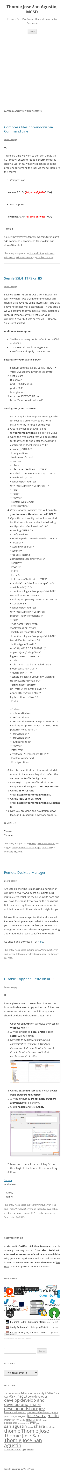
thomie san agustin (12, 1449)
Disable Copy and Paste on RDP (29, 979)
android (50, 1393)
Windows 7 (9, 257)
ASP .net (16, 1396)
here (40, 941)
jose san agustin (43, 1415)
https (38, 847)
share (39, 1426)
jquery (7, 1419)
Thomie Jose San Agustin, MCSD (32, 9)
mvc (38, 1419)
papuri (28, 1338)
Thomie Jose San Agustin (14, 1338)
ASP (6, 1396)
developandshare (21, 1408)
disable (53, 1208)
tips (24, 1449)
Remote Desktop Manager (24, 872)
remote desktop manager (34, 953)
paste (27, 1212)
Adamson (14, 1393)
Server (47, 1204)
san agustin (15, 1426)
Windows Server (24, 257)
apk (57, 1393)
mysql (44, 1420)
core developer (37, 1396)
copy (46, 1208)
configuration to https (23, 847)
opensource (11, 1422)
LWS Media (20, 1420)
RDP (18, 953)
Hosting (33, 843)
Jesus (56, 1412)
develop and (32, 1400)
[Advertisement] (32, 67)
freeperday (32, 1412)
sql (53, 1427)
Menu (32, 31)
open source (23, 1423)
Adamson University (32, 1393)
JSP (13, 1420)
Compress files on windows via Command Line (28, 129)
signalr (49, 1427)
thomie (12, 1431)
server (30, 1427)
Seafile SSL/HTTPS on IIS (23, 278)
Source (8, 1180)
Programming (36, 1204)
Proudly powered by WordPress (19, 1468)
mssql (30, 1419)
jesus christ (9, 1416)
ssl (50, 847)
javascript (48, 1412)
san (37, 1423)
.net (6, 1393)
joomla (18, 1416)
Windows (49, 253)
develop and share (22, 1404)
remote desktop (44, 1212)
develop (12, 1400)
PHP (33, 1423)
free (42, 1408)
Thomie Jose (35, 1430)
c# (25, 1396)
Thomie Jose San (22, 1435)
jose (24, 1416)
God (41, 1412)
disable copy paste (13, 1212)
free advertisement (15, 1412)
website (30, 1449)
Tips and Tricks (36, 253)
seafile (45, 847)
